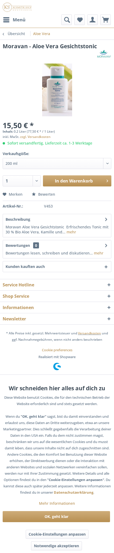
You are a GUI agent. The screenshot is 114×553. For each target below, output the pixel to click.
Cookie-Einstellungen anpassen (57, 534)
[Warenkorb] (105, 20)
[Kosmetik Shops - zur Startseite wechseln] (17, 7)
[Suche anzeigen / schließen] (66, 20)
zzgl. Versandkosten (35, 136)
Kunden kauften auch (25, 266)
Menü (19, 20)
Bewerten (46, 194)
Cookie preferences (57, 350)
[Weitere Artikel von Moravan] (104, 54)
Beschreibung (18, 219)
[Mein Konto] (92, 20)
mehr (70, 231)
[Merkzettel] (79, 20)
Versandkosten (89, 333)
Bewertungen (18, 245)
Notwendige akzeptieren (56, 545)
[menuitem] (14, 20)
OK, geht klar (56, 516)
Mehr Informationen (57, 503)
